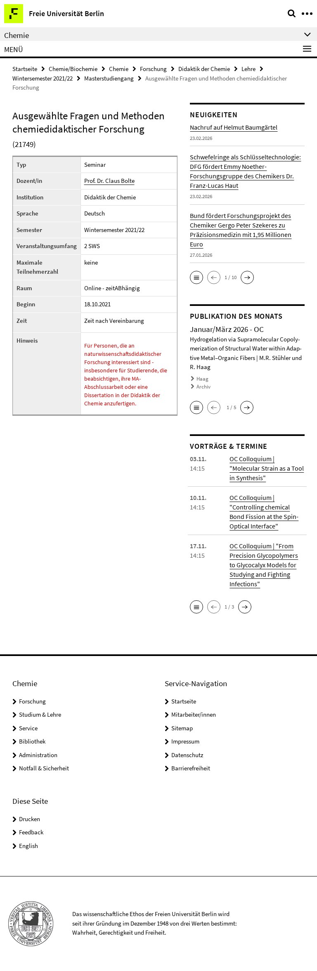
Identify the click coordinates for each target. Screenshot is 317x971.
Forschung (153, 69)
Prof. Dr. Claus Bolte (109, 181)
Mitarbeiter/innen (193, 714)
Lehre (248, 69)
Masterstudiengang (109, 78)
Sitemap (182, 728)
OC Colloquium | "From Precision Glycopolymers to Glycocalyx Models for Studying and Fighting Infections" (263, 565)
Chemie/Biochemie (73, 69)
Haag (202, 378)
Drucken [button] (29, 819)
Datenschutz (187, 755)
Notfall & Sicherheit (44, 768)
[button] (196, 277)
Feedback (31, 832)
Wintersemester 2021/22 (42, 78)
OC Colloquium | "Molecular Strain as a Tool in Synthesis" (266, 468)
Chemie (118, 69)
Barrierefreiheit (190, 768)
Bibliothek (32, 741)
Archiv (203, 386)
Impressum (185, 741)
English (28, 846)
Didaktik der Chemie (204, 69)
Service (28, 728)
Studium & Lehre (40, 714)
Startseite (24, 69)
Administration (38, 755)
